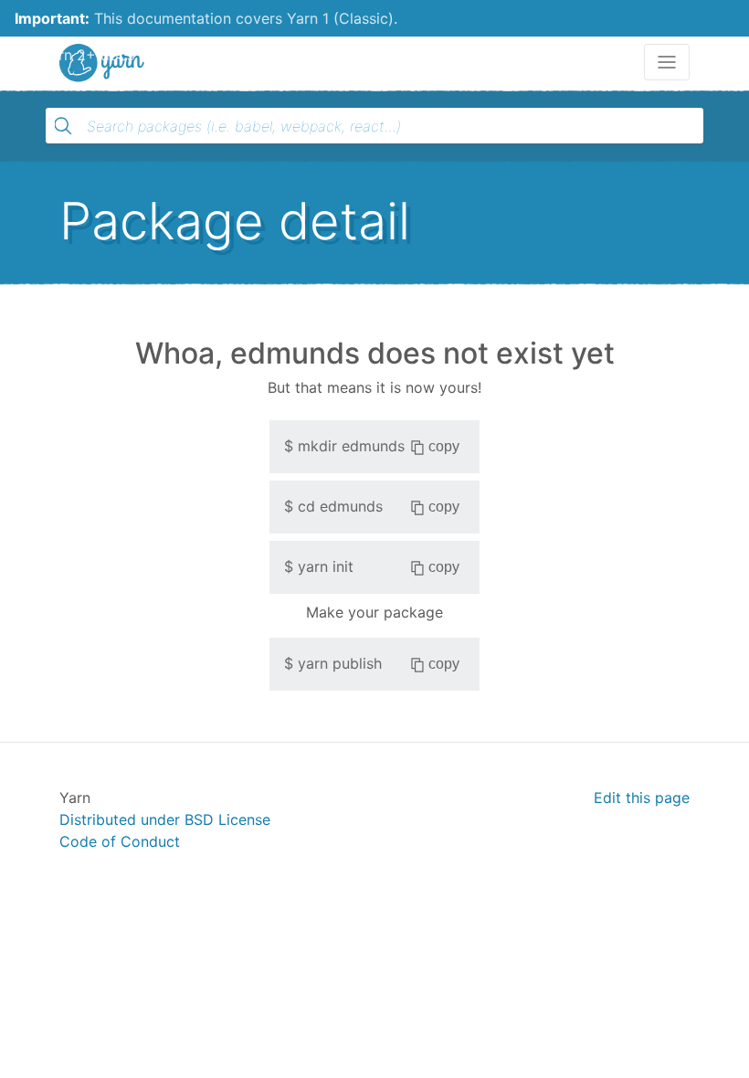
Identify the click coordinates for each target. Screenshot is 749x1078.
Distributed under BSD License (164, 819)
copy (443, 446)
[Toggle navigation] (667, 62)
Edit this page (642, 797)
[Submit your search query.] (63, 126)
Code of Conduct (119, 841)
